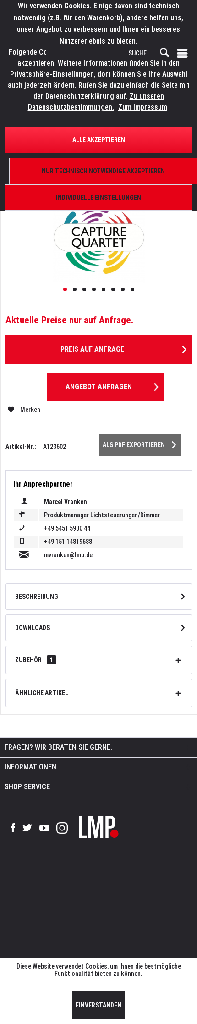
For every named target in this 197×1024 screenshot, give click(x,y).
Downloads (32, 627)
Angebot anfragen (99, 386)
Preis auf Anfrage (92, 349)
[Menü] (184, 53)
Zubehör (34, 660)
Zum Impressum (142, 107)
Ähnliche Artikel (41, 693)
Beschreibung (36, 596)
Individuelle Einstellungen (98, 197)
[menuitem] (184, 53)
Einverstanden (98, 1005)
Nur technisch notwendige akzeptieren (103, 171)
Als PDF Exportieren (134, 444)
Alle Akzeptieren (98, 140)
